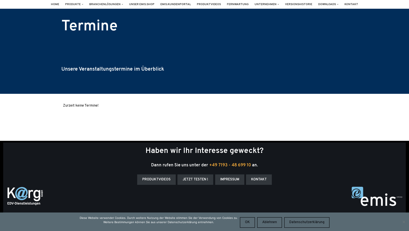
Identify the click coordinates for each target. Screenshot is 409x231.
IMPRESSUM (229, 179)
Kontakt (351, 4)
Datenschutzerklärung (306, 222)
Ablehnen (269, 222)
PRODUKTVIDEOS (156, 179)
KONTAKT (259, 179)
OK (247, 222)
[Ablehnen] (404, 222)
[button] (82, 4)
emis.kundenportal (175, 4)
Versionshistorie (298, 4)
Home (55, 4)
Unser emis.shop (141, 4)
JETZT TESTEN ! (195, 179)
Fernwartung (238, 4)
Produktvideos (209, 4)
